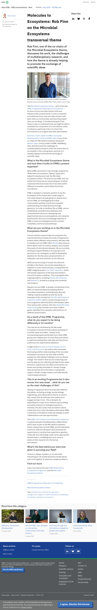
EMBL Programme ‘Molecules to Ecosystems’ (45, 109)
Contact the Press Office (40, 550)
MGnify (55, 243)
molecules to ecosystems (45, 497)
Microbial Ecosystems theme (42, 106)
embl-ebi (45, 492)
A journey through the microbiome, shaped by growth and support (58, 528)
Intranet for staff (89, 595)
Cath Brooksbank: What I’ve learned (82, 527)
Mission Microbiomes (58, 278)
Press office (46, 7)
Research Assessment (27, 595)
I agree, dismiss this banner (75, 604)
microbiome (31, 497)
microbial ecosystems (50, 495)
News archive (7, 554)
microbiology (63, 495)
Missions (61, 562)
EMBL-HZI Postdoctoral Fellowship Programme (50, 419)
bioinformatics (36, 492)
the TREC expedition (55, 270)
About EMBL (6, 7)
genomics (55, 492)
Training (62, 572)
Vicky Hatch (12, 16)
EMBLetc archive (8, 550)
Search (93, 2)
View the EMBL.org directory (13, 569)
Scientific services (66, 569)
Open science (15, 595)
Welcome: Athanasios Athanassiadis (10, 527)
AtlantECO (35, 280)
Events (80, 569)
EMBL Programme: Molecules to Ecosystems (45, 483)
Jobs (80, 572)
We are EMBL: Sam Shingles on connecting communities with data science (36, 529)
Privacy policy (6, 595)
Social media (83, 582)
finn (50, 492)
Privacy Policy (26, 607)
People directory (84, 579)
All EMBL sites (56, 7)
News (30, 7)
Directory (86, 2)
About (79, 562)
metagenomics (32, 495)
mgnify (40, 495)
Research (62, 566)
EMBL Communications (19, 7)
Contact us (82, 566)
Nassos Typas (32, 143)
